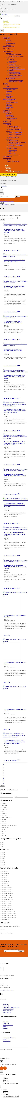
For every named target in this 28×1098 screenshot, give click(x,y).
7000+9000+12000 (7, 889)
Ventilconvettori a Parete (15, 81)
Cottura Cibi (9, 91)
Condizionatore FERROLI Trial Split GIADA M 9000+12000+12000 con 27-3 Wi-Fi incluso (14, 505)
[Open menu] (1, 191)
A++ (3, 842)
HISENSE (4, 805)
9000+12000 (5, 873)
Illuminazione (6, 110)
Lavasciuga (9, 105)
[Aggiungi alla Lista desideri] (3, 401)
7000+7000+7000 (7, 901)
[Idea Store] (3, 14)
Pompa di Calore (13, 140)
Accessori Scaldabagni (15, 127)
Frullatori (8, 94)
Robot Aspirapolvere (11, 118)
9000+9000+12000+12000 (9, 917)
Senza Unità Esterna (14, 77)
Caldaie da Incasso (14, 137)
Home (4, 1077)
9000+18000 (5, 883)
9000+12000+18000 (7, 899)
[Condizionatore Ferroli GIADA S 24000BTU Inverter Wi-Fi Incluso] (15, 317)
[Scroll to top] (1, 1068)
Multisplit (11, 70)
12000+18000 (5, 885)
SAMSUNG (4, 803)
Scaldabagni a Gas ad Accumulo (17, 142)
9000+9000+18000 (7, 897)
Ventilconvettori (10, 78)
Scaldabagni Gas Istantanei (16, 145)
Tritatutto (8, 97)
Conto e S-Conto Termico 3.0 (11, 27)
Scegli (6, 635)
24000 (3, 860)
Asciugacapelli (10, 49)
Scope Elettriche (10, 119)
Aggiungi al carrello (10, 250)
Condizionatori (10, 57)
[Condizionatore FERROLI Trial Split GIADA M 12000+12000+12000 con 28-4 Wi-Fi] (15, 470)
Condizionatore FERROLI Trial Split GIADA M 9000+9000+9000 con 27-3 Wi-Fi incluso (15, 567)
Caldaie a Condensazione (15, 134)
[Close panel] (1, 1071)
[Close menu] (0, 1086)
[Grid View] (1, 220)
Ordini (4, 1039)
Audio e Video (6, 38)
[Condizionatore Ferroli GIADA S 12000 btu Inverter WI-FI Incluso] (15, 256)
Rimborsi (5, 1026)
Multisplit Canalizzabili (15, 73)
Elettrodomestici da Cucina (10, 88)
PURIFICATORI (7, 121)
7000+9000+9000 (7, 905)
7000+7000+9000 (7, 903)
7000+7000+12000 (7, 907)
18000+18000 (5, 919)
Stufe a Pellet (12, 153)
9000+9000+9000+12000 (9, 913)
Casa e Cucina (6, 48)
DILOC (3, 829)
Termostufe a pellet (14, 155)
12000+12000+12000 (7, 895)
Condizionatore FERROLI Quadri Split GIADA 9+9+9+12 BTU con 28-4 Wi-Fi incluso (14, 377)
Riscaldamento (7, 123)
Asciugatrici (9, 100)
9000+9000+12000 (7, 891)
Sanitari (8, 163)
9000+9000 (5, 871)
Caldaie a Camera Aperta (15, 132)
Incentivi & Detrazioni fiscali (13, 171)
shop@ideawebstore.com (7, 990)
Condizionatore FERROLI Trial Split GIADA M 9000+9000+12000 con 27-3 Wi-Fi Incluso (14, 534)
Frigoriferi (8, 104)
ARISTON (4, 809)
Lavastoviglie (9, 107)
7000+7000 (5, 877)
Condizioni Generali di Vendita (11, 24)
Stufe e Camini (10, 147)
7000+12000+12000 (7, 893)
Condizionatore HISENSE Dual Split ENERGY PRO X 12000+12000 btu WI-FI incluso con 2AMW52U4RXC (14, 742)
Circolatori (8, 159)
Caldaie (8, 131)
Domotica (5, 83)
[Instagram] (2, 994)
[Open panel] (1, 188)
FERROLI (4, 815)
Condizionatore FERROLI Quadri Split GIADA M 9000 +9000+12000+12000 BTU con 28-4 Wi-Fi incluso (15, 411)
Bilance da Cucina (10, 89)
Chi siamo (5, 1080)
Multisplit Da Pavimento (15, 75)
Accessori (8, 40)
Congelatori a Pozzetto (12, 102)
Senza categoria (7, 156)
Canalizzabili (12, 62)
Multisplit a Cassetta (14, 72)
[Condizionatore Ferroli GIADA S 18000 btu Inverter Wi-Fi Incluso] (15, 282)
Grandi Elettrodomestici (9, 99)
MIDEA (4, 831)
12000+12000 (5, 875)
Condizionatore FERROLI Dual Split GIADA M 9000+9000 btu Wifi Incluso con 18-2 (14, 231)
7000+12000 (5, 881)
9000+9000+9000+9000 (9, 911)
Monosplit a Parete (14, 67)
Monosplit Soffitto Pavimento (17, 69)
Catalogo (5, 1078)
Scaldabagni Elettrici (14, 143)
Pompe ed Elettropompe (12, 161)
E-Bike (7, 86)
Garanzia (5, 1028)
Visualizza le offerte (8, 174)
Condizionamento (8, 51)
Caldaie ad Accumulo (14, 135)
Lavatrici (8, 108)
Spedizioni (6, 1023)
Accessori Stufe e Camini (15, 129)
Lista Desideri (6, 1041)
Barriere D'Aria (13, 61)
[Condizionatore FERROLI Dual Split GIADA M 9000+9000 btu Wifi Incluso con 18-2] (15, 225)
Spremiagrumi (9, 96)
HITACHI (4, 819)
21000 (3, 862)
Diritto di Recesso (8, 1025)
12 (3, 781)
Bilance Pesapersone (9, 46)
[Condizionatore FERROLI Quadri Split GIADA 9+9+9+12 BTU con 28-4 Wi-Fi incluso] (15, 371)
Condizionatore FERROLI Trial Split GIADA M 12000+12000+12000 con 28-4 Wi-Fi (15, 476)
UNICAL (4, 835)
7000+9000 (5, 879)
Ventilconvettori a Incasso (16, 80)
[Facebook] (0, 994)
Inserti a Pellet (13, 148)
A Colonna (11, 59)
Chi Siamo (6, 22)
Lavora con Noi (7, 1012)
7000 (3, 856)
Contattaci (6, 25)
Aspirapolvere (9, 115)
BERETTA (4, 813)
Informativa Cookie (8, 1010)
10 (3, 778)
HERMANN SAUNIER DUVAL (9, 825)
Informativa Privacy (8, 1009)
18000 (3, 858)
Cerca (17, 16)
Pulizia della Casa (7, 112)
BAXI (3, 811)
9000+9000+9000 (7, 887)
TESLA (3, 833)
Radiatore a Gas (13, 150)
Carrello (5, 21)
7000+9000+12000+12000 (9, 915)
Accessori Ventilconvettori (16, 56)
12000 (3, 854)
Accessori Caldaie (13, 126)
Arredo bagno (6, 37)
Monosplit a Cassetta (14, 65)
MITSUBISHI (5, 827)
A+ (2, 846)
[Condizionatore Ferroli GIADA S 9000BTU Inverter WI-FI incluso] (15, 345)
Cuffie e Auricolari (10, 43)
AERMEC (4, 807)
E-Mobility (5, 84)
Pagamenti (6, 1022)
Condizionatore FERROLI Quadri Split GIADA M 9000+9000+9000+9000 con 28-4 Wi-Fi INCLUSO (14, 443)
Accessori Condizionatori (15, 54)
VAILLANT (4, 823)
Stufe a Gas (12, 151)
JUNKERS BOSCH (6, 817)
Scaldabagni (9, 139)
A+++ (3, 844)
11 (3, 780)
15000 (3, 864)
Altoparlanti (9, 42)
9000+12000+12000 (7, 909)
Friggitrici (8, 92)
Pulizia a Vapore (10, 116)
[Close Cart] (1, 1061)
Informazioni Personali (9, 1037)
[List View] (3, 220)
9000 (3, 852)
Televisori (8, 45)
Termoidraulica (7, 158)
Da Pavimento (12, 64)
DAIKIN (4, 821)
